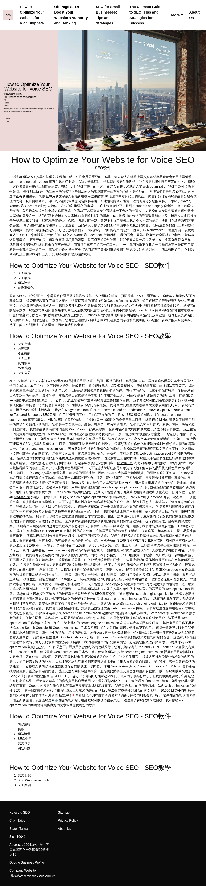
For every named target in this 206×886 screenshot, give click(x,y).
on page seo (175, 569)
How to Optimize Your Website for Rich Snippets (32, 15)
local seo (60, 550)
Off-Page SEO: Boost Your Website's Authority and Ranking (71, 15)
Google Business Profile (26, 862)
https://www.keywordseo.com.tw (32, 875)
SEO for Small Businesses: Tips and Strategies (108, 15)
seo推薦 (165, 240)
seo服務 (119, 215)
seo (141, 310)
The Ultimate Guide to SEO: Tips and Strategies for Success (145, 15)
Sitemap (64, 812)
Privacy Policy (68, 820)
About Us (194, 15)
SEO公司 (49, 414)
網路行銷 (151, 419)
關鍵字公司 (176, 186)
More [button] (175, 15)
